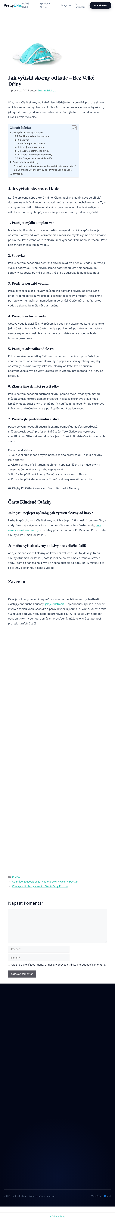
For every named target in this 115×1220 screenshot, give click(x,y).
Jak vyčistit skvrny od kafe (27, 132)
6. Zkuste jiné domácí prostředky (35, 154)
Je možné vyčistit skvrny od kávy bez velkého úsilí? (45, 169)
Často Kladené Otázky (25, 162)
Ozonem (8, 1095)
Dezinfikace (10, 1076)
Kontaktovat (100, 5)
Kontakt (8, 1127)
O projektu (80, 5)
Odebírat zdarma (57, 1174)
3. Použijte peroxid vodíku (31, 143)
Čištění (15, 31)
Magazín (66, 5)
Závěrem (17, 173)
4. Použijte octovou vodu (31, 147)
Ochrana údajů (12, 1133)
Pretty (13, 5)
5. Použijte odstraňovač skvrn (33, 151)
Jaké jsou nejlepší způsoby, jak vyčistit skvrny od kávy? (46, 166)
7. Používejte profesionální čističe (34, 158)
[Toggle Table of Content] (72, 127)
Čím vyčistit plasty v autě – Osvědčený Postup (40, 886)
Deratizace (10, 1070)
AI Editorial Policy (57, 1216)
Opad (6, 1088)
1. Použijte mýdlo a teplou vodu (33, 136)
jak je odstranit (54, 604)
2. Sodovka (23, 140)
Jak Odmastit (11, 1082)
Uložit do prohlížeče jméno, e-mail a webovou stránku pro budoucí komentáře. (58, 964)
